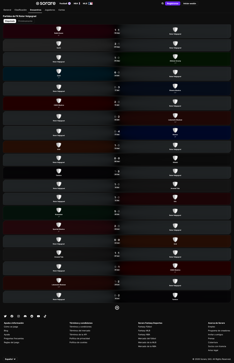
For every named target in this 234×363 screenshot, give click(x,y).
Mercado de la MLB (147, 342)
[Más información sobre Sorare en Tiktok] (45, 316)
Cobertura (213, 342)
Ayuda (7, 334)
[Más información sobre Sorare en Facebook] (12, 316)
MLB (85, 3)
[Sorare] (46, 3)
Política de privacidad (80, 338)
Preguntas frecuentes (14, 338)
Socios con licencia (217, 346)
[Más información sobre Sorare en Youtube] (38, 316)
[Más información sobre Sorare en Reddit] (31, 316)
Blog (6, 330)
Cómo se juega (11, 326)
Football (63, 3)
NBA (76, 3)
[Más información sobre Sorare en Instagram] (18, 316)
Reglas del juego (11, 342)
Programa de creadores (219, 330)
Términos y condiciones (81, 326)
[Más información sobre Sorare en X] (5, 316)
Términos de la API (78, 334)
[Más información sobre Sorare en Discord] (25, 316)
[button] (162, 3)
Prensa (211, 338)
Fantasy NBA (144, 334)
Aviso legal (213, 350)
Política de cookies (78, 342)
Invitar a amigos (215, 334)
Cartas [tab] (61, 10)
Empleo (211, 326)
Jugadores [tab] (50, 10)
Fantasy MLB (144, 330)
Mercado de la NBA (147, 346)
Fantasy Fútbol (145, 326)
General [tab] (7, 10)
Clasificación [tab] (20, 10)
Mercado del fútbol (147, 338)
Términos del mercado (80, 330)
